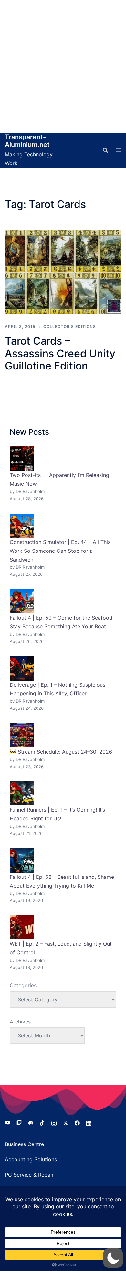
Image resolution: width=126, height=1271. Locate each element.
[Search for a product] (105, 150)
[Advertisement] (63, 66)
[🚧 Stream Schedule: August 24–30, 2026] (22, 735)
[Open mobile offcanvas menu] (118, 150)
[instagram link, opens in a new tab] (54, 1122)
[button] (113, 1258)
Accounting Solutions (31, 1159)
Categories (23, 985)
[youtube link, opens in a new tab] (7, 1122)
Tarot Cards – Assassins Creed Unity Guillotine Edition (60, 353)
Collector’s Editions (69, 326)
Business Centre (24, 1144)
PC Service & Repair (29, 1174)
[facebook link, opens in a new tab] (77, 1122)
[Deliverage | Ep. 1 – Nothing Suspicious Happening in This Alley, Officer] (22, 668)
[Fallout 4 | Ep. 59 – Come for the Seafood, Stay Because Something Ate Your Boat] (22, 601)
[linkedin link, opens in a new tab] (88, 1122)
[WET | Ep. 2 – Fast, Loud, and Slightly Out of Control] (22, 927)
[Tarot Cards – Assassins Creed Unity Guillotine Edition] (63, 272)
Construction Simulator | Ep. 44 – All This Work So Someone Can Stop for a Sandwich (60, 551)
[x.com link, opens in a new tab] (65, 1122)
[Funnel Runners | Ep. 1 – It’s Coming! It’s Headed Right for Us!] (22, 793)
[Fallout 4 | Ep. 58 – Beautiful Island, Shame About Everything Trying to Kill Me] (22, 860)
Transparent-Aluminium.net (27, 141)
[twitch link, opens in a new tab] (19, 1122)
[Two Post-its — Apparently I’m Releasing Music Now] (22, 458)
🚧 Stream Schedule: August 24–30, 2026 (61, 751)
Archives (20, 1021)
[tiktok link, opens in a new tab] (42, 1122)
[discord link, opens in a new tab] (30, 1122)
